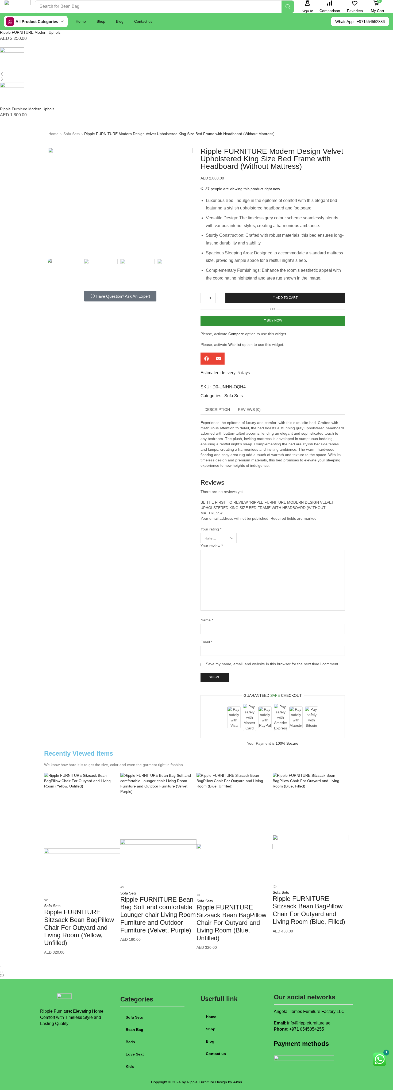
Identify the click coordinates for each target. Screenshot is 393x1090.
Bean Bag (134, 1029)
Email (206, 642)
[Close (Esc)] (0, 966)
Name (207, 620)
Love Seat (135, 1054)
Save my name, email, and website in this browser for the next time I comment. (272, 664)
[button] (307, 6)
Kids (130, 1066)
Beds (130, 1042)
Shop (101, 21)
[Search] (288, 7)
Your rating (211, 529)
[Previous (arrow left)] (0, 972)
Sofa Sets (71, 134)
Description (217, 409)
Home (81, 21)
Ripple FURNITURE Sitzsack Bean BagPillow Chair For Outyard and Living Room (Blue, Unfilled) (231, 923)
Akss (237, 1082)
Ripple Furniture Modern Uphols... (28, 109)
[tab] (217, 409)
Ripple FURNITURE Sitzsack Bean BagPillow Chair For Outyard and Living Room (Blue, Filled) (309, 910)
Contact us (143, 21)
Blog (120, 21)
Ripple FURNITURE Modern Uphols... (32, 32)
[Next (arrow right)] (2, 972)
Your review (212, 546)
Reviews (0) (249, 409)
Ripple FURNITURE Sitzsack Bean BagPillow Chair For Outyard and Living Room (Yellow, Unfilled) (79, 927)
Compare (236, 334)
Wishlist (234, 344)
